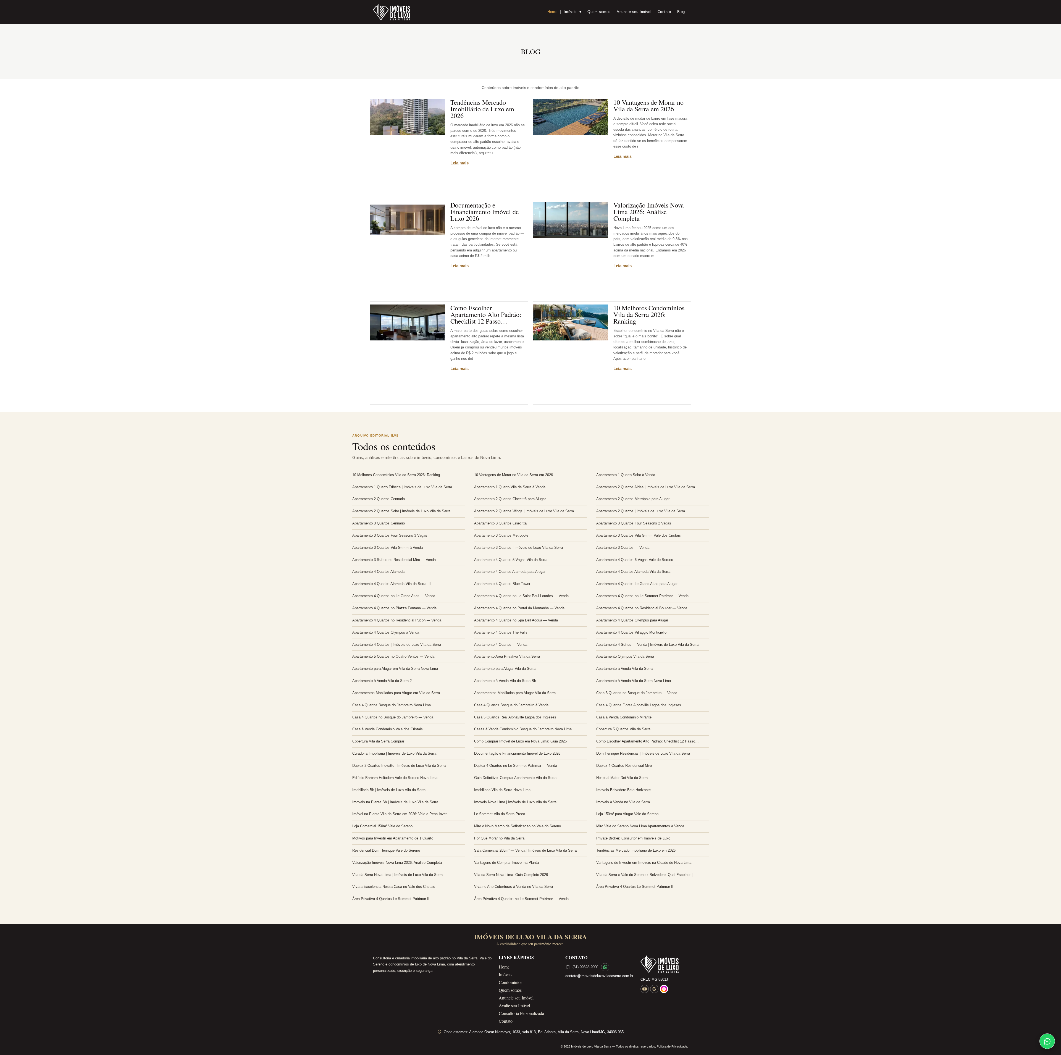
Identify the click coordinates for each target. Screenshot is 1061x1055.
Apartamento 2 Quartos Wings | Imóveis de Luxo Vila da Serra (524, 511)
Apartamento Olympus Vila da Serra (625, 656)
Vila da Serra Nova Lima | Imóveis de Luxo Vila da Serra (397, 875)
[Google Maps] (654, 989)
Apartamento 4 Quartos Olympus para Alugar (632, 620)
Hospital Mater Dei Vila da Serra (622, 778)
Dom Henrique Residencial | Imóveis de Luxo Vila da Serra (643, 753)
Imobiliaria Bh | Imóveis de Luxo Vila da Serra (389, 790)
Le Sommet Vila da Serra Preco (499, 814)
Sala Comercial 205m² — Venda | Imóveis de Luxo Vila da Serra (525, 850)
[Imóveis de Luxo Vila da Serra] (391, 11)
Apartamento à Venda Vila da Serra (624, 668)
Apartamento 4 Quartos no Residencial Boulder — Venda (641, 608)
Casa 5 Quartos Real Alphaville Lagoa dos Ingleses (515, 717)
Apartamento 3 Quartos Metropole (501, 535)
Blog (681, 12)
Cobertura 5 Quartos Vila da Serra (623, 729)
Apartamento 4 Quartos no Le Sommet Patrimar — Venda (642, 596)
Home (552, 12)
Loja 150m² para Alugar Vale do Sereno (627, 814)
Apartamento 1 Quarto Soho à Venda (625, 475)
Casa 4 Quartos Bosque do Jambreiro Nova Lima (391, 705)
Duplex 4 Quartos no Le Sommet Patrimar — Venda (515, 765)
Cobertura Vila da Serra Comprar (378, 741)
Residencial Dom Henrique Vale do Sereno (386, 850)
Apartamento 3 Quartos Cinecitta (500, 523)
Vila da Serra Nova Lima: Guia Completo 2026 (511, 875)
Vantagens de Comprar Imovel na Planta (506, 862)
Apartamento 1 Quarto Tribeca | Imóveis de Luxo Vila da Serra (402, 487)
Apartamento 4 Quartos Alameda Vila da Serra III (391, 584)
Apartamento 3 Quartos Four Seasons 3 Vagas (389, 535)
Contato (664, 12)
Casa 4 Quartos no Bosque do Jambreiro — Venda (392, 717)
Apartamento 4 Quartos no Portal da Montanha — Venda (519, 608)
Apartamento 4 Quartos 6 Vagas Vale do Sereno (634, 560)
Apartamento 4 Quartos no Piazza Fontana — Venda (394, 608)
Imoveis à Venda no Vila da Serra (623, 802)
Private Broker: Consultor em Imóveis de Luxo (633, 838)
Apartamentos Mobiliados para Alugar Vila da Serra (515, 693)
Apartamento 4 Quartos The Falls (500, 632)
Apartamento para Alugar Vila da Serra (504, 668)
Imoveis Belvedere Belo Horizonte (623, 790)
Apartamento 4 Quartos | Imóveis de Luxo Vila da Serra (396, 644)
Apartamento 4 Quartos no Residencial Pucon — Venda (396, 620)
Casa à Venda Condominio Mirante (624, 717)
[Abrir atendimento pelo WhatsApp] (1047, 1041)
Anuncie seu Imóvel (634, 12)
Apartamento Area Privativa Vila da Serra (507, 656)
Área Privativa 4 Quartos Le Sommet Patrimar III (391, 899)
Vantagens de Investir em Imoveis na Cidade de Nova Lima (643, 862)
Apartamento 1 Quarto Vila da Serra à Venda (509, 487)
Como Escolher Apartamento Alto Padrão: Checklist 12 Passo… (485, 314)
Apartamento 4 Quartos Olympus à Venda (385, 632)
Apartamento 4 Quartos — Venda (500, 644)
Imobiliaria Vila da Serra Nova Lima (502, 790)
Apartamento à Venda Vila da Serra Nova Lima (633, 681)
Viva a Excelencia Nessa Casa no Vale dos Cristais (393, 887)
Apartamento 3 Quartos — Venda (622, 547)
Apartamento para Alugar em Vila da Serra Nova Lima (395, 668)
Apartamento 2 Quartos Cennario (378, 499)
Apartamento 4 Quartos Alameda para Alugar (509, 572)
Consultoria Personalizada (521, 1013)
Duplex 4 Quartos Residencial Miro (624, 765)
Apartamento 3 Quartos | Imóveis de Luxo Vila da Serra (518, 547)
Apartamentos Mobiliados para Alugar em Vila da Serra (396, 693)
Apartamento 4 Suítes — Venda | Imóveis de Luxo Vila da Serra (647, 644)
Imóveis (572, 12)
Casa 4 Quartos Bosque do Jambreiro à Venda (511, 705)
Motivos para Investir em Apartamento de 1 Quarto (392, 838)
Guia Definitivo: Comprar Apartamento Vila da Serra (515, 778)
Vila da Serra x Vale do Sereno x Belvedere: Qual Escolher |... (646, 875)
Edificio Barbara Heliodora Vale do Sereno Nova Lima (394, 778)
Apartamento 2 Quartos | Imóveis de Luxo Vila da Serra (640, 511)
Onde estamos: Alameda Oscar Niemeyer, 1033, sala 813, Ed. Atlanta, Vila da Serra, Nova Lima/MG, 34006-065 (534, 1032)
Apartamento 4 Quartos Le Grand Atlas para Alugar (636, 584)
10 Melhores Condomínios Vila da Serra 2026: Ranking (648, 314)
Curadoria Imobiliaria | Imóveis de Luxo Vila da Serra (394, 753)
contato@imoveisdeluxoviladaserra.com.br (599, 976)
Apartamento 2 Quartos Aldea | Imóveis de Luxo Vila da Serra (645, 487)
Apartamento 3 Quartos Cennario (378, 523)
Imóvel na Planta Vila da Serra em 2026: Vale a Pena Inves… (401, 814)
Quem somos (599, 12)
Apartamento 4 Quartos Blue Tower (502, 584)
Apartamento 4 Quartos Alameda (378, 572)
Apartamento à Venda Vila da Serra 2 (382, 681)
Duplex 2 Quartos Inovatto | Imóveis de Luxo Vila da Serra (399, 765)
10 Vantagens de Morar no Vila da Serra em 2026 (648, 105)
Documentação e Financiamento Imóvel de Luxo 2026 (484, 212)
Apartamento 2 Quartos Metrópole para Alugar (632, 499)
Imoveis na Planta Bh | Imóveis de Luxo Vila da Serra (395, 802)
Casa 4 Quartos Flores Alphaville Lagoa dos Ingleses (638, 705)
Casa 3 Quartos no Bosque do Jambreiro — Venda (636, 693)
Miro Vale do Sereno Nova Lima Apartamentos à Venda (640, 826)
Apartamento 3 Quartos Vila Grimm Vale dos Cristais (638, 535)
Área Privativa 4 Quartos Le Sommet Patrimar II (634, 887)
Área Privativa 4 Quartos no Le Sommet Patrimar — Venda (521, 899)
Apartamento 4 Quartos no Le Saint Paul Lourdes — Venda (521, 596)
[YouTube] (644, 989)
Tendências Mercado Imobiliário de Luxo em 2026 (482, 109)
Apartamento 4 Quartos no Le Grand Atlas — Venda (393, 596)
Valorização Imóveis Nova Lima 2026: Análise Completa (648, 212)
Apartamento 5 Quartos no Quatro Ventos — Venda (393, 656)
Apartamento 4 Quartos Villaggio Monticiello (631, 632)
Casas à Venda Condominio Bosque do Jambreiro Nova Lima (523, 729)
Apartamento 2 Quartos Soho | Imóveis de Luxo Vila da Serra (401, 511)
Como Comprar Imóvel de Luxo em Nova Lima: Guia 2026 (520, 741)
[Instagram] (664, 989)
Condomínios (510, 982)
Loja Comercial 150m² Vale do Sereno (382, 826)
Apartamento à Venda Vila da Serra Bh (505, 681)
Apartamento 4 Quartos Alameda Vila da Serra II (635, 572)
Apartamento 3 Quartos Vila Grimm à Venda (387, 547)
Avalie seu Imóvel (514, 1005)
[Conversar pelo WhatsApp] (605, 967)
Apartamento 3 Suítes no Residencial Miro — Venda (394, 560)
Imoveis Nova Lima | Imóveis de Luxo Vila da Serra (515, 802)
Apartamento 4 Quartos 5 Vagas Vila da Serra (510, 560)
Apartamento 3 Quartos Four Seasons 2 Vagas (633, 523)
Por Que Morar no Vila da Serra (499, 838)
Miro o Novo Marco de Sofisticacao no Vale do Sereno (517, 826)
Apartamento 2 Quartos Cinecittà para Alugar (510, 499)
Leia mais (459, 163)
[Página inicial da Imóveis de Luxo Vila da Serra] (664, 964)
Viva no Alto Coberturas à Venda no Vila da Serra (513, 887)
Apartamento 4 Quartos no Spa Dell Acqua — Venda (516, 620)
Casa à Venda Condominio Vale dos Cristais (387, 729)
